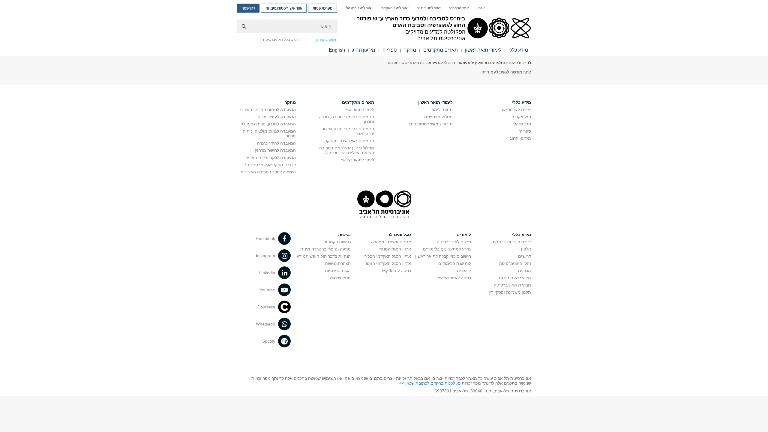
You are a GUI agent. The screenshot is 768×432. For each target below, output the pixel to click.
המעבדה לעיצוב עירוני (276, 116)
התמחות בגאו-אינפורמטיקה (349, 140)
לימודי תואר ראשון (483, 49)
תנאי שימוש (340, 277)
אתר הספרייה (458, 8)
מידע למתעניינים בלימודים (447, 249)
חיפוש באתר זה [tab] (326, 40)
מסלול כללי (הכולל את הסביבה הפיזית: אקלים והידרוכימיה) (346, 150)
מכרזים (524, 270)
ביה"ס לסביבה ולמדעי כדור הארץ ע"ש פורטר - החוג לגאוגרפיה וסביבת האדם (529, 62)
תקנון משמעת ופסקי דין (510, 292)
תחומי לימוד (441, 109)
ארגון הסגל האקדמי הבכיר (387, 256)
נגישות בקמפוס (337, 241)
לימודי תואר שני (360, 109)
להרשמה (248, 8)
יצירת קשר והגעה (515, 109)
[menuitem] (481, 8)
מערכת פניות (322, 8)
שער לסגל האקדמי (394, 8)
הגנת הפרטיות (338, 270)
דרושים (524, 256)
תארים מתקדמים (440, 49)
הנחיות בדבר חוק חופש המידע (324, 256)
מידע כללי (518, 49)
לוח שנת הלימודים (454, 263)
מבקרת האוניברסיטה (512, 285)
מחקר (410, 49)
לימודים (464, 234)
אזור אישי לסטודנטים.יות (284, 8)
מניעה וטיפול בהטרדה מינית (325, 249)
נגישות (344, 234)
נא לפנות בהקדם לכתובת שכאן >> (429, 383)
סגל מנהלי (522, 124)
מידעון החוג (363, 49)
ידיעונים (464, 270)
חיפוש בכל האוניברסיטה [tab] (281, 40)
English (337, 49)
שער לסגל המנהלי (359, 8)
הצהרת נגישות (338, 263)
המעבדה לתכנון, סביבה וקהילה (268, 124)
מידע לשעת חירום (515, 277)
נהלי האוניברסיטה (515, 263)
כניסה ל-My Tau (396, 270)
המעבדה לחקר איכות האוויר (271, 157)
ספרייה (389, 49)
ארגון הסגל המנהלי (394, 249)
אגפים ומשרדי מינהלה (391, 241)
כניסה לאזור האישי (454, 277)
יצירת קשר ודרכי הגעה (511, 241)
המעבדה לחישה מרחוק (275, 150)
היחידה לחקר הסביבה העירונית (268, 172)
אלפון (481, 8)
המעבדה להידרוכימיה (276, 143)
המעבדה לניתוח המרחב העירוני (268, 109)
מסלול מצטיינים (438, 116)
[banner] (384, 28)
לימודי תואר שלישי (357, 160)
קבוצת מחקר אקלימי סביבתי (270, 164)
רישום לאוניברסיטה (454, 241)
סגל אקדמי (521, 116)
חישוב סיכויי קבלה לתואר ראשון (443, 256)
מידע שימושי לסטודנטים (431, 124)
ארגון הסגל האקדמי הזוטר (388, 263)
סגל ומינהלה (399, 234)
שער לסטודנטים (428, 8)
